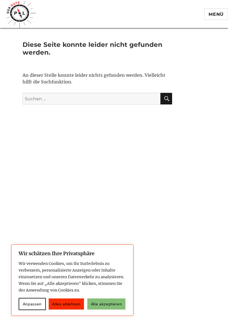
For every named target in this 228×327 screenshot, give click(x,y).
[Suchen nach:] (92, 98)
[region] (72, 280)
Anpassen (32, 304)
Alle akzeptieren (106, 304)
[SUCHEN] (166, 98)
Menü (216, 14)
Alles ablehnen (66, 304)
